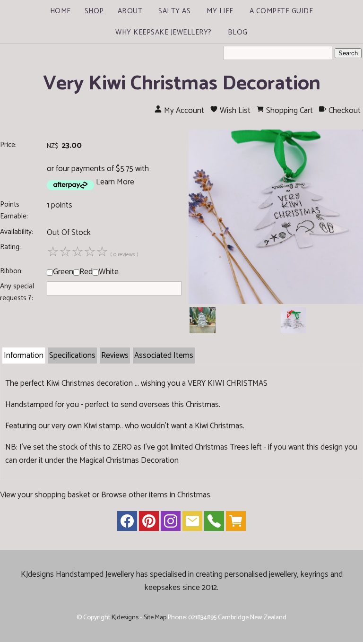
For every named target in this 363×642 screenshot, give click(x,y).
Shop (94, 11)
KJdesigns (125, 617)
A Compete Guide (281, 11)
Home (60, 11)
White (109, 271)
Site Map (155, 617)
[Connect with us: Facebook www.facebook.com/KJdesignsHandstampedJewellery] (127, 523)
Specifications (72, 355)
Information (23, 355)
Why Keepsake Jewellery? (163, 32)
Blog (238, 32)
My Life (220, 11)
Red (86, 271)
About (130, 11)
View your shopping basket (45, 495)
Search (348, 53)
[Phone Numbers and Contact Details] (214, 523)
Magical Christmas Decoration (129, 460)
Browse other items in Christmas (155, 495)
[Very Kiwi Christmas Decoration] (276, 301)
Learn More (115, 182)
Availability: (16, 232)
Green (63, 271)
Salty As (174, 11)
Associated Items (163, 355)
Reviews (115, 355)
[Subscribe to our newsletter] (192, 523)
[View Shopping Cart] (236, 523)
